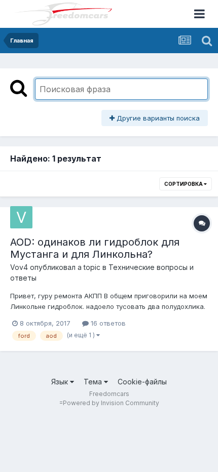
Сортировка (184, 184)
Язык (60, 381)
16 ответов (107, 323)
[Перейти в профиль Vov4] (21, 217)
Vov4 (19, 267)
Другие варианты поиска (157, 118)
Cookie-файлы (142, 381)
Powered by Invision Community (111, 403)
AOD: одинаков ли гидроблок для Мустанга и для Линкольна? (94, 248)
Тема (94, 381)
